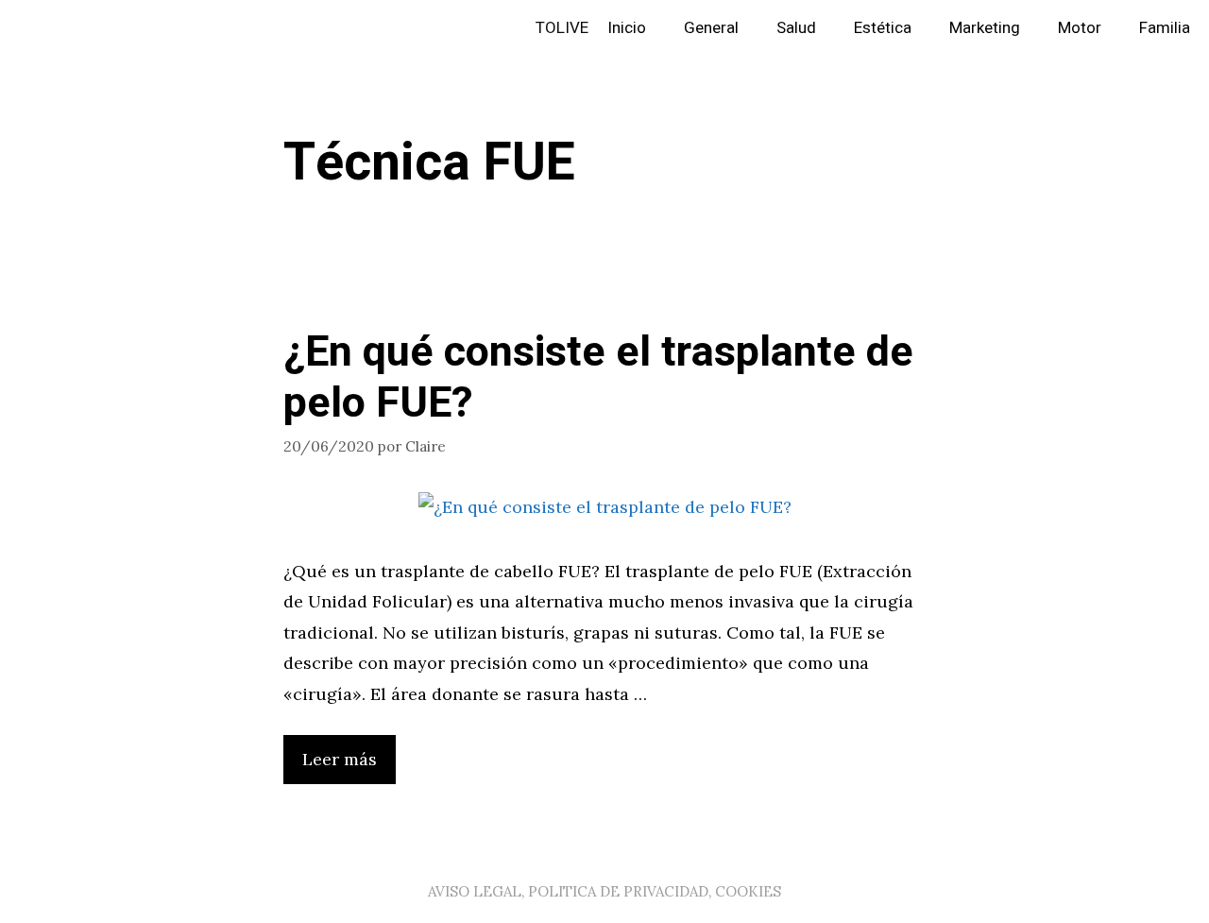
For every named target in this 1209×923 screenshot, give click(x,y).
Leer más (339, 759)
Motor (1079, 28)
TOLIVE (562, 28)
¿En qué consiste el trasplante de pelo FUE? (598, 378)
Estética (882, 28)
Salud (796, 28)
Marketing (984, 28)
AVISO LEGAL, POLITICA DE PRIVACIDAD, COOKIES (604, 891)
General (711, 28)
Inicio (626, 28)
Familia (1164, 28)
